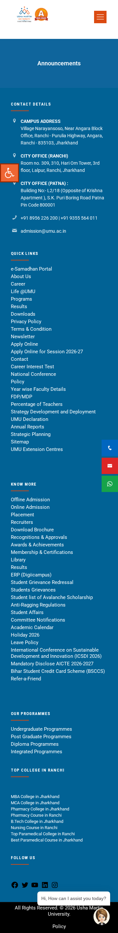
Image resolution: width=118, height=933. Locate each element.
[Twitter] (25, 887)
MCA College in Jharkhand (35, 802)
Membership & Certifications (42, 552)
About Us (21, 276)
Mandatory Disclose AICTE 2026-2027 (52, 664)
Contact (19, 359)
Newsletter (23, 337)
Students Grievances (33, 590)
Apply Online (24, 344)
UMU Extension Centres (37, 449)
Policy (17, 382)
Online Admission (30, 507)
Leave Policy (24, 642)
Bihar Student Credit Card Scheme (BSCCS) (58, 671)
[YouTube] (35, 887)
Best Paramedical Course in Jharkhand (47, 840)
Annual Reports (27, 427)
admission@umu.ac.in (43, 231)
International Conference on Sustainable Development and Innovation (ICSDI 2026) (56, 653)
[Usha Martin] (60, 30)
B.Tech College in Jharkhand (37, 821)
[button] (9, 172)
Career (18, 284)
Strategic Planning (30, 434)
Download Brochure (32, 530)
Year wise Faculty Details (38, 389)
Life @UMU (23, 291)
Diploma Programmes (35, 744)
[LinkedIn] (45, 887)
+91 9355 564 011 (79, 218)
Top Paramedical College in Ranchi (43, 833)
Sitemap (20, 442)
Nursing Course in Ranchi (34, 827)
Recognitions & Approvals (39, 537)
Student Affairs (27, 612)
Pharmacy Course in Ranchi (36, 815)
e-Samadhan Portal (31, 269)
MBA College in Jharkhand (35, 796)
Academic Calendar (32, 627)
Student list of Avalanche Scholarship (52, 597)
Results (19, 306)
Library (18, 560)
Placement (22, 515)
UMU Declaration (29, 419)
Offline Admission (30, 500)
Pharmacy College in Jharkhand (40, 809)
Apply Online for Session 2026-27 (47, 352)
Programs (21, 299)
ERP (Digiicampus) (31, 575)
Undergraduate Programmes (41, 729)
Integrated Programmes (36, 752)
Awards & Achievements (37, 545)
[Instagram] (55, 887)
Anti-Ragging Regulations (38, 605)
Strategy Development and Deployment (53, 412)
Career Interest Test (32, 367)
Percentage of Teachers (37, 404)
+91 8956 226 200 (39, 218)
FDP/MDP (21, 397)
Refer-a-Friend (26, 679)
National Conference (33, 374)
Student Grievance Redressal (42, 582)
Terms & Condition (31, 329)
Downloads (23, 314)
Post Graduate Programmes (41, 737)
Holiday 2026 (25, 635)
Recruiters (22, 522)
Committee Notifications (38, 620)
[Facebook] (15, 887)
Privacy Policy (26, 322)
